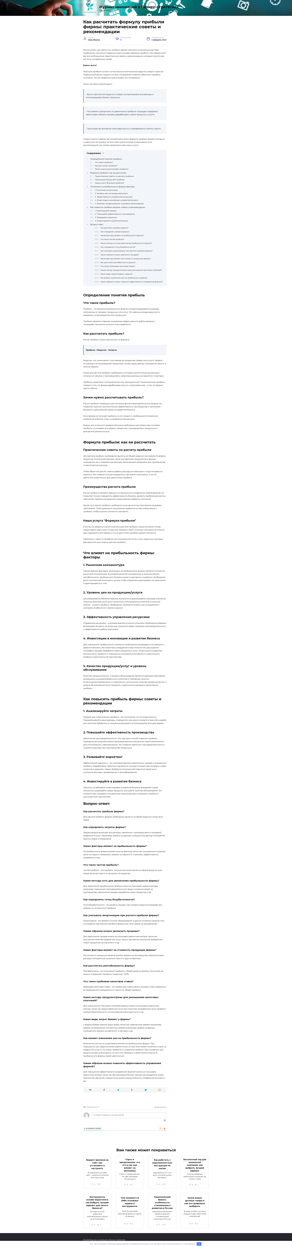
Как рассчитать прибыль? (106, 166)
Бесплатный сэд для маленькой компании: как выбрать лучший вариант (194, 1165)
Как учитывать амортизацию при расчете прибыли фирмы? (126, 251)
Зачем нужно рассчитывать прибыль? (111, 169)
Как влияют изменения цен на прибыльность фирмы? (124, 278)
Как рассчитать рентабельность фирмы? (118, 262)
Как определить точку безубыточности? (118, 247)
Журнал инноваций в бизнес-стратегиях (139, 7)
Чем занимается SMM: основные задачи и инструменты (130, 1202)
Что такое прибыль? (104, 162)
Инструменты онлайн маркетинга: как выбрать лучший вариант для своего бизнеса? (97, 1202)
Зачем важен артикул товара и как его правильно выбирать (194, 1202)
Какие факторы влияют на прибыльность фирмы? (122, 235)
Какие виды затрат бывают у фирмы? (116, 274)
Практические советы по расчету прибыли (114, 176)
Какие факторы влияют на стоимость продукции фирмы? (125, 259)
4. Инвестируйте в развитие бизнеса (111, 221)
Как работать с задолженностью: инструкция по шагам (162, 1164)
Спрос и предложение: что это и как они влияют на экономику (129, 1165)
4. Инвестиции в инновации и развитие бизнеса (116, 200)
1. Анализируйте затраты (106, 211)
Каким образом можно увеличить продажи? (119, 255)
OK (199, 1244)
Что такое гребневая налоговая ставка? (117, 266)
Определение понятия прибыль (106, 159)
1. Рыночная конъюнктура (106, 190)
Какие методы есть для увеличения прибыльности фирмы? (126, 243)
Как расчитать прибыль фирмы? (114, 228)
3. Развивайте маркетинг (106, 217)
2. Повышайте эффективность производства (115, 214)
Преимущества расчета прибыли (110, 180)
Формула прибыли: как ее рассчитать (108, 173)
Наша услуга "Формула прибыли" (109, 183)
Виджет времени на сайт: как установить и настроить (97, 1164)
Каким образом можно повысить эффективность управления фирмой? (131, 282)
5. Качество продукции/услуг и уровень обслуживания (119, 204)
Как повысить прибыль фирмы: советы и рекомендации (117, 207)
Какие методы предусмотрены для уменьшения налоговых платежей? (131, 270)
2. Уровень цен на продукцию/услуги (111, 193)
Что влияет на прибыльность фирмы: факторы (112, 187)
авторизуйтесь (160, 1107)
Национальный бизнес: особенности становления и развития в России (162, 1202)
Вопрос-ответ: (96, 224)
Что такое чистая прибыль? (112, 239)
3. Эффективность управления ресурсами (113, 197)
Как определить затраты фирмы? (114, 232)
